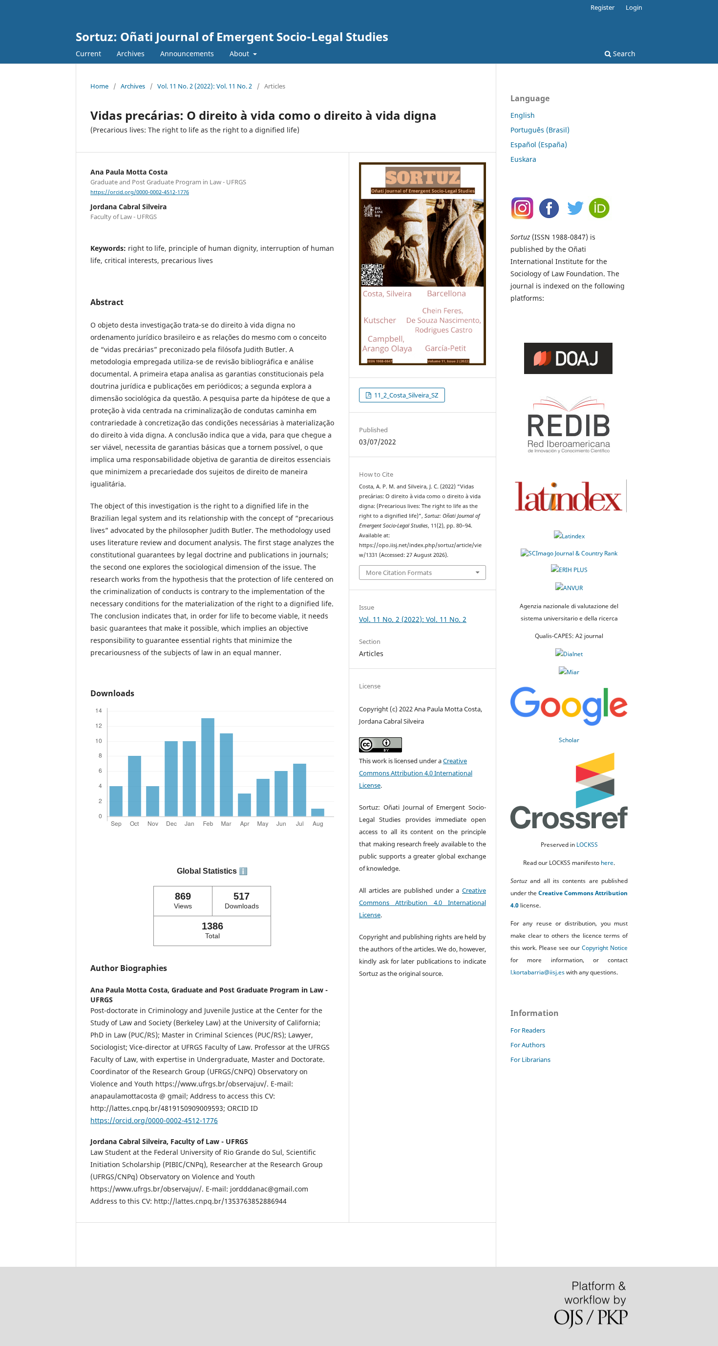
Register (602, 7)
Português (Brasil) (540, 129)
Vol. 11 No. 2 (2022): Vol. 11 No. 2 (204, 86)
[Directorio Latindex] (569, 536)
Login (634, 7)
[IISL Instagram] (522, 217)
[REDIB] (569, 463)
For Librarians (530, 1059)
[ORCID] (600, 217)
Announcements (187, 53)
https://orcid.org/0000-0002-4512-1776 (139, 192)
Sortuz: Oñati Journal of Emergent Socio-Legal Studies (232, 36)
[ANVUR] (569, 588)
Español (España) (538, 144)
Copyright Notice (605, 948)
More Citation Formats (399, 572)
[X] (575, 217)
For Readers (527, 1030)
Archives (131, 53)
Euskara (523, 159)
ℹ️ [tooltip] (243, 871)
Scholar (569, 740)
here (607, 863)
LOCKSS (587, 844)
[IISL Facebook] (548, 217)
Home (99, 86)
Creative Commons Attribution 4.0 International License (415, 773)
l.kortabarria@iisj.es (537, 972)
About (240, 53)
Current (88, 53)
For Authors (527, 1044)
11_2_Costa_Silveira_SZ (405, 395)
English (522, 115)
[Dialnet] (569, 654)
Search (623, 53)
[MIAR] (569, 672)
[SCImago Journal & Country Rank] (569, 553)
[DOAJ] (569, 372)
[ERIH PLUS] (569, 570)
